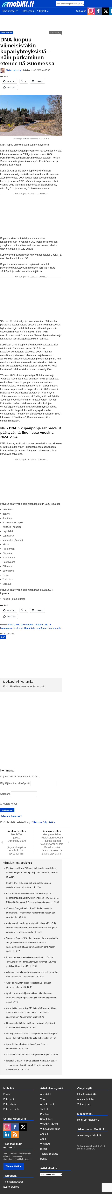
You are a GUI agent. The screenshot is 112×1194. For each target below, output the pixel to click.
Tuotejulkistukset (49, 1154)
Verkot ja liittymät (6, 32)
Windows (45, 1144)
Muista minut (9, 803)
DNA (3, 637)
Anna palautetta (85, 1099)
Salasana (5, 793)
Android (44, 1134)
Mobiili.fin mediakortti (88, 1120)
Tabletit (44, 1109)
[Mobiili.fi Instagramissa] (91, 11)
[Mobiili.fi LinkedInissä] (7, 1135)
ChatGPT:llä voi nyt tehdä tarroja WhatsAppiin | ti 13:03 (32, 1054)
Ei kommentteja (55, 33)
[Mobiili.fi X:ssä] (105, 11)
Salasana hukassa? (11, 816)
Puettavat (45, 1114)
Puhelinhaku (9, 1104)
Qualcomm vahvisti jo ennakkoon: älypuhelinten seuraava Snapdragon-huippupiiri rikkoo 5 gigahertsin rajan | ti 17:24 (31, 997)
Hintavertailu (27, 11)
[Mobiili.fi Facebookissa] (98, 11)
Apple (43, 1139)
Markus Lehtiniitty (13, 70)
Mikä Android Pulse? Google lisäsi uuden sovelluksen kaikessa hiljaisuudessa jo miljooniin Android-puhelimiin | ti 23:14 (32, 872)
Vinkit (43, 1099)
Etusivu (7, 1094)
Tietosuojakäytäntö (13, 1182)
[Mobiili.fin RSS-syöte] (15, 1135)
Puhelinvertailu (11, 1109)
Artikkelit (42, 11)
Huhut (43, 1159)
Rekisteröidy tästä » (44, 822)
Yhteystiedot (83, 1104)
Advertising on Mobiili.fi (89, 1135)
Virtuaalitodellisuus (50, 1129)
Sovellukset (46, 1119)
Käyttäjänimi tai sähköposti (15, 783)
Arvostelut (45, 1094)
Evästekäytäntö (11, 1187)
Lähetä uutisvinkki (86, 1094)
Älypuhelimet (47, 1104)
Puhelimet (8, 1099)
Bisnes (43, 1149)
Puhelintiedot (8, 11)
